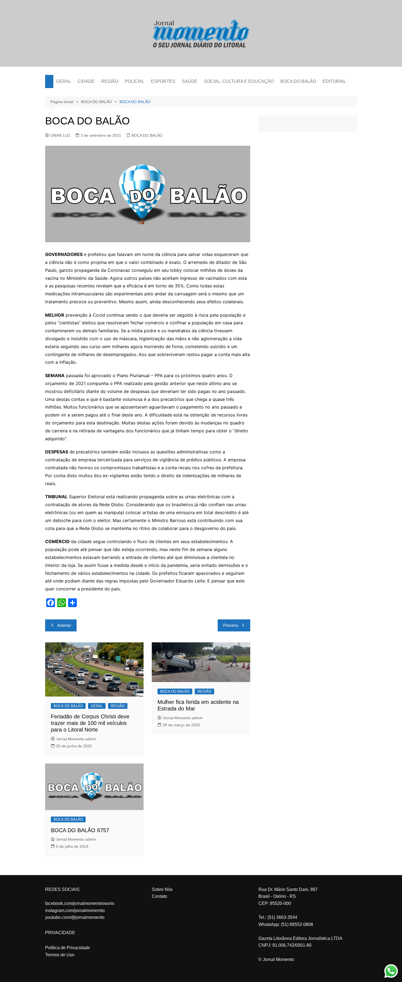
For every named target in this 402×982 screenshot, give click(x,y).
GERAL (63, 81)
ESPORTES (163, 81)
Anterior (64, 625)
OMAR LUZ (60, 135)
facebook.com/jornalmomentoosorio (79, 903)
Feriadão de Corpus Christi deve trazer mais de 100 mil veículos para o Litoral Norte (90, 723)
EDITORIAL (334, 81)
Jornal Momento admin (76, 739)
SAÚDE (189, 81)
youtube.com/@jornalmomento (74, 917)
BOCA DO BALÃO (298, 81)
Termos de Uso (59, 954)
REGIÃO (109, 81)
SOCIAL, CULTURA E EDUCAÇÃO (239, 81)
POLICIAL (134, 81)
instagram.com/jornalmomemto (75, 910)
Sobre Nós (162, 889)
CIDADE (86, 81)
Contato (159, 896)
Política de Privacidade (67, 947)
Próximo (230, 625)
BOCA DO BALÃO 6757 (80, 830)
